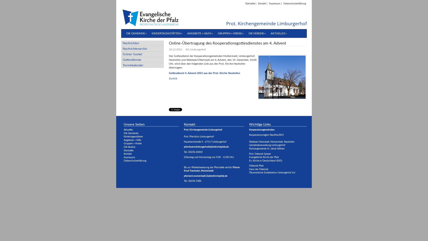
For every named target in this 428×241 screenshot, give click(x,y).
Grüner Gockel (132, 54)
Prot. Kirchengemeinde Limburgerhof (266, 24)
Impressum (274, 3)
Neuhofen (289, 142)
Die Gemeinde (135, 33)
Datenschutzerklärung (294, 3)
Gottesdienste (132, 59)
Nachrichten (131, 43)
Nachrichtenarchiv (135, 48)
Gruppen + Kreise (230, 33)
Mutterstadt (277, 142)
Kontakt (262, 3)
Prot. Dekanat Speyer (260, 154)
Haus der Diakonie (258, 169)
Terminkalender (133, 65)
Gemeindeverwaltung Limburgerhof (267, 145)
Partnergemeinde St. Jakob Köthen (267, 148)
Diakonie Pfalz (256, 166)
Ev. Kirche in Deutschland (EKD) (265, 160)
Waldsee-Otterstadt (259, 142)
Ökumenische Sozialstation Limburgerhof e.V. (272, 172)
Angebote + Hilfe (199, 33)
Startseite (250, 3)
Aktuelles (278, 33)
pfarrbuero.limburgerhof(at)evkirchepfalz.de (206, 147)
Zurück (173, 78)
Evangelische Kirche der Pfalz (264, 157)
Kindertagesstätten (166, 33)
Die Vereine (256, 33)
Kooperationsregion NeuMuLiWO (266, 135)
